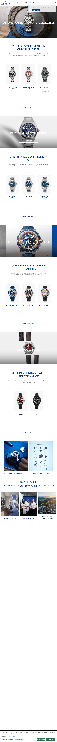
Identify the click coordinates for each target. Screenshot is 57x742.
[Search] (52, 3)
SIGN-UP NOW (36, 10)
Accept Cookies (41, 739)
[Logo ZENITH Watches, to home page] (5, 3)
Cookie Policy (12, 736)
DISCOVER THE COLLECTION (28, 107)
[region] (28, 736)
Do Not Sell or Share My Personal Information (12, 739)
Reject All (51, 739)
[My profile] (55, 2)
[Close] (54, 732)
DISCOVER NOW (28, 30)
